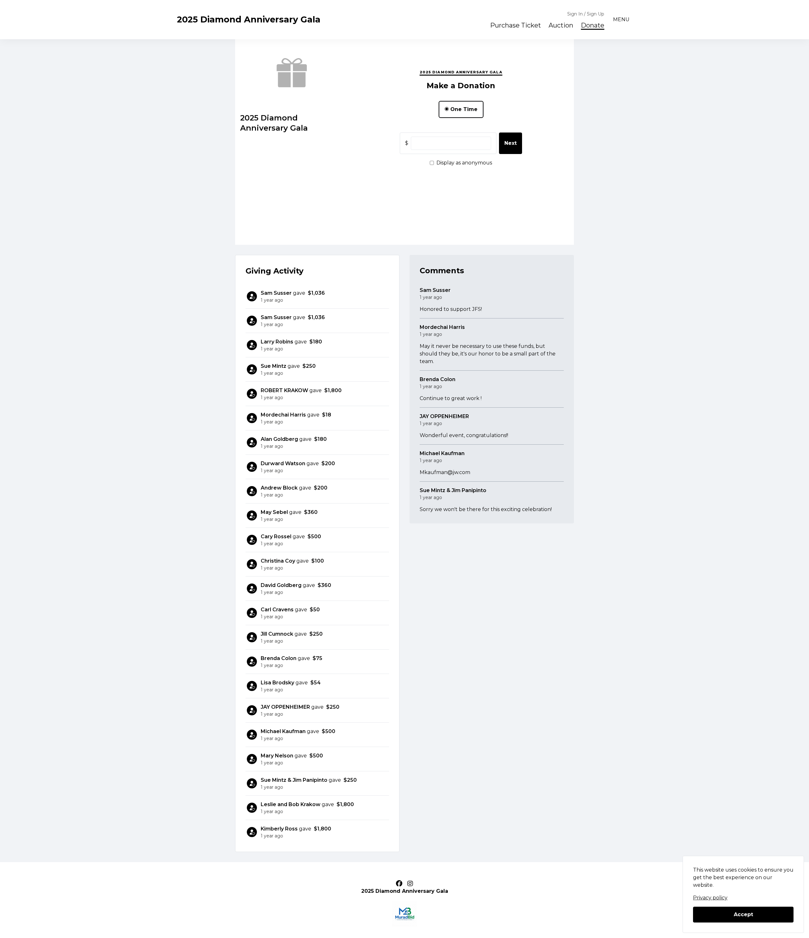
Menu (621, 19)
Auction (561, 25)
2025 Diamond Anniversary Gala (248, 19)
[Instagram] (410, 883)
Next (510, 143)
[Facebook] (399, 883)
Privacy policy (710, 898)
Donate (592, 25)
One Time (463, 109)
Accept (743, 914)
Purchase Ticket (515, 25)
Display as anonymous (464, 163)
